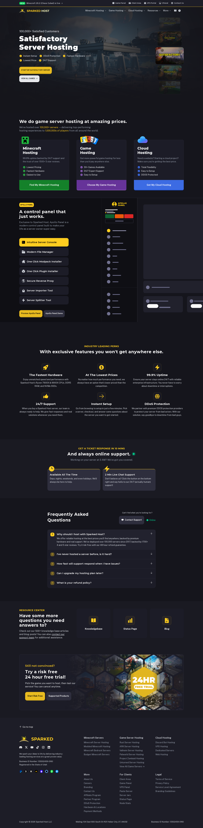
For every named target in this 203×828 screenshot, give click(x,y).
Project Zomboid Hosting (132, 758)
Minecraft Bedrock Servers (97, 750)
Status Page (126, 799)
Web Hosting (161, 754)
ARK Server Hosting (129, 746)
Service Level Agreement (168, 787)
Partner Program (92, 799)
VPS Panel (125, 787)
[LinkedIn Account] (48, 747)
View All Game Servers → (132, 766)
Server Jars (125, 795)
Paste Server (126, 791)
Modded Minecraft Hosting (97, 746)
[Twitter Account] (26, 747)
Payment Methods (93, 811)
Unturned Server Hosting (132, 762)
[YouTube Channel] (32, 747)
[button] (44, 242)
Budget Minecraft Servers (96, 754)
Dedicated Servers (164, 750)
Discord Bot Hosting (165, 742)
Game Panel (126, 783)
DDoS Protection (92, 803)
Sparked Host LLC (44, 822)
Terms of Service (163, 779)
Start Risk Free (35, 696)
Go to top (28, 727)
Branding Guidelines (165, 791)
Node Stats (125, 803)
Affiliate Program (92, 795)
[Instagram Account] (43, 747)
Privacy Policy (162, 783)
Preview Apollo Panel (31, 313)
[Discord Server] (20, 747)
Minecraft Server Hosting (96, 742)
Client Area (125, 779)
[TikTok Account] (37, 747)
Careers (88, 783)
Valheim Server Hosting (131, 750)
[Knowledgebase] (179, 10)
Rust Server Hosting (129, 742)
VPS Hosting (161, 746)
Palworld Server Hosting (132, 754)
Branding (88, 787)
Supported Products (59, 696)
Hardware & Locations (95, 807)
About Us (88, 779)
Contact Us (89, 791)
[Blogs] (175, 10)
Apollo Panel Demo (54, 313)
